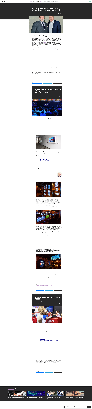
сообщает (41, 38)
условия (68, 407)
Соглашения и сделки (34, 7)
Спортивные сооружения (39, 285)
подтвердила (44, 42)
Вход (90, 1)
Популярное (11, 388)
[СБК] (3, 1)
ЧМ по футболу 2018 (37, 296)
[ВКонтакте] (84, 1)
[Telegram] (85, 1)
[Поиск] (88, 1)
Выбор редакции (20, 388)
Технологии (51, 285)
